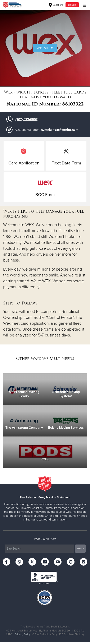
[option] (45, 48)
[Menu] (83, 5)
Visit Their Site (45, 48)
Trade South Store (45, 539)
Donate (72, 4)
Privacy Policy (22, 634)
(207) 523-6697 (26, 119)
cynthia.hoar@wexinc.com (59, 130)
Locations (57, 4)
